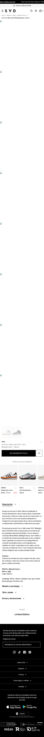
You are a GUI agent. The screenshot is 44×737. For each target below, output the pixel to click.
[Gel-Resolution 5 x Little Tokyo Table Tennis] (27, 475)
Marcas (9, 15)
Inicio (3, 15)
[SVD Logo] (10, 10)
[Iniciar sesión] (36, 11)
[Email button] (39, 453)
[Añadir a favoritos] (40, 441)
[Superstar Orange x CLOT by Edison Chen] (9, 475)
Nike (14, 15)
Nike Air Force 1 (22, 15)
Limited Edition (22, 614)
